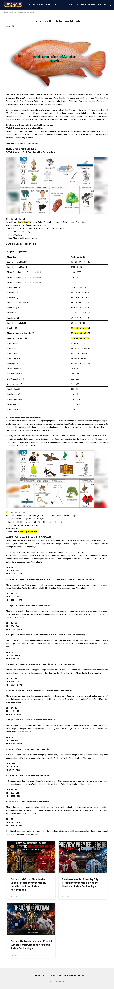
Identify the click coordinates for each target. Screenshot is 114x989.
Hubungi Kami (39, 975)
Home (6, 12)
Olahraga (81, 5)
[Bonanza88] (13, 5)
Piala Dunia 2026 (98, 5)
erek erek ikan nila (41, 831)
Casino (40, 5)
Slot (63, 5)
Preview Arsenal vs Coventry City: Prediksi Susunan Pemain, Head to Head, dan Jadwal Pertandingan (80, 883)
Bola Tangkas (52, 5)
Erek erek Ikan (32, 143)
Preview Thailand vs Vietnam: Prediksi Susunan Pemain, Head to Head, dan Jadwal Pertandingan (31, 945)
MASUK (32, 5)
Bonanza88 (69, 831)
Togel (70, 5)
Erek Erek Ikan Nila (64, 110)
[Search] (110, 4)
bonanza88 (13, 110)
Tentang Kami (54, 975)
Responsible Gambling (74, 975)
